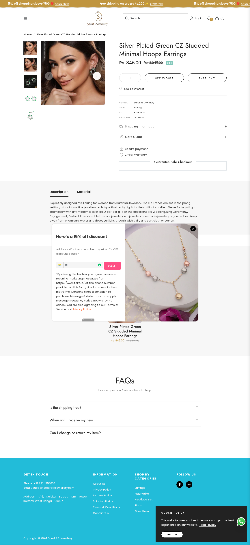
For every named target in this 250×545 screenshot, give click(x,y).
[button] (59, 265)
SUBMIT (112, 266)
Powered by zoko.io (88, 320)
